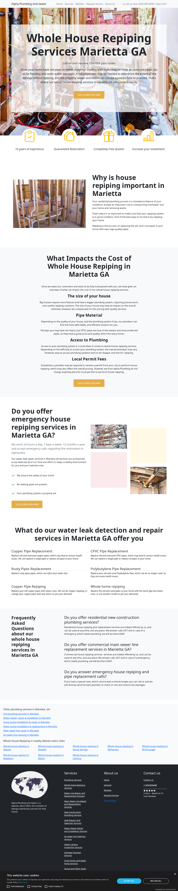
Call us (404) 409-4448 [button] (89, 94)
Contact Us (149, 780)
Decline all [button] (156, 881)
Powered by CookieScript (165, 889)
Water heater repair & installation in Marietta (27, 718)
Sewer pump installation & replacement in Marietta (30, 726)
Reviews (80, 3)
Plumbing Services (72, 780)
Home (59, 3)
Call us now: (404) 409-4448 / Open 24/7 (146, 3)
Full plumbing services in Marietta (21, 713)
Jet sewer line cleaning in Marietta (21, 734)
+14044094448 (150, 785)
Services (69, 3)
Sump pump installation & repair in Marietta (26, 722)
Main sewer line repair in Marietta (21, 730)
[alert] (89, 881)
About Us (110, 3)
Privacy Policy (110, 800)
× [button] (175, 874)
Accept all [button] (129, 881)
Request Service (94, 3)
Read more (23, 882)
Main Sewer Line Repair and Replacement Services (75, 804)
